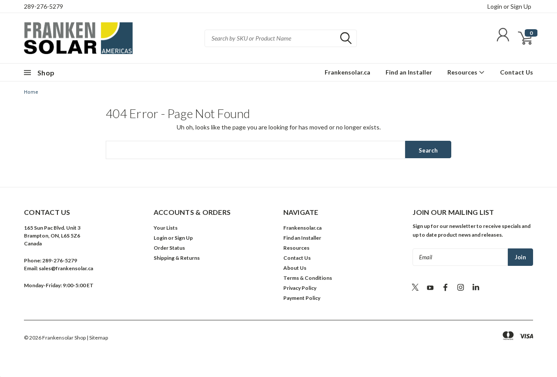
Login (494, 6)
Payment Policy (301, 298)
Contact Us (516, 72)
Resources (463, 72)
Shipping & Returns (177, 258)
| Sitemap (97, 337)
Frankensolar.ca (347, 72)
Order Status (169, 248)
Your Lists (166, 227)
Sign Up (520, 6)
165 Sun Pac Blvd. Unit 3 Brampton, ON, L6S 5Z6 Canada (52, 235)
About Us (294, 268)
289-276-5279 (43, 6)
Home (31, 92)
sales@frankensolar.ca (66, 268)
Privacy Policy (299, 288)
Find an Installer (409, 72)
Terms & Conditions (307, 278)
